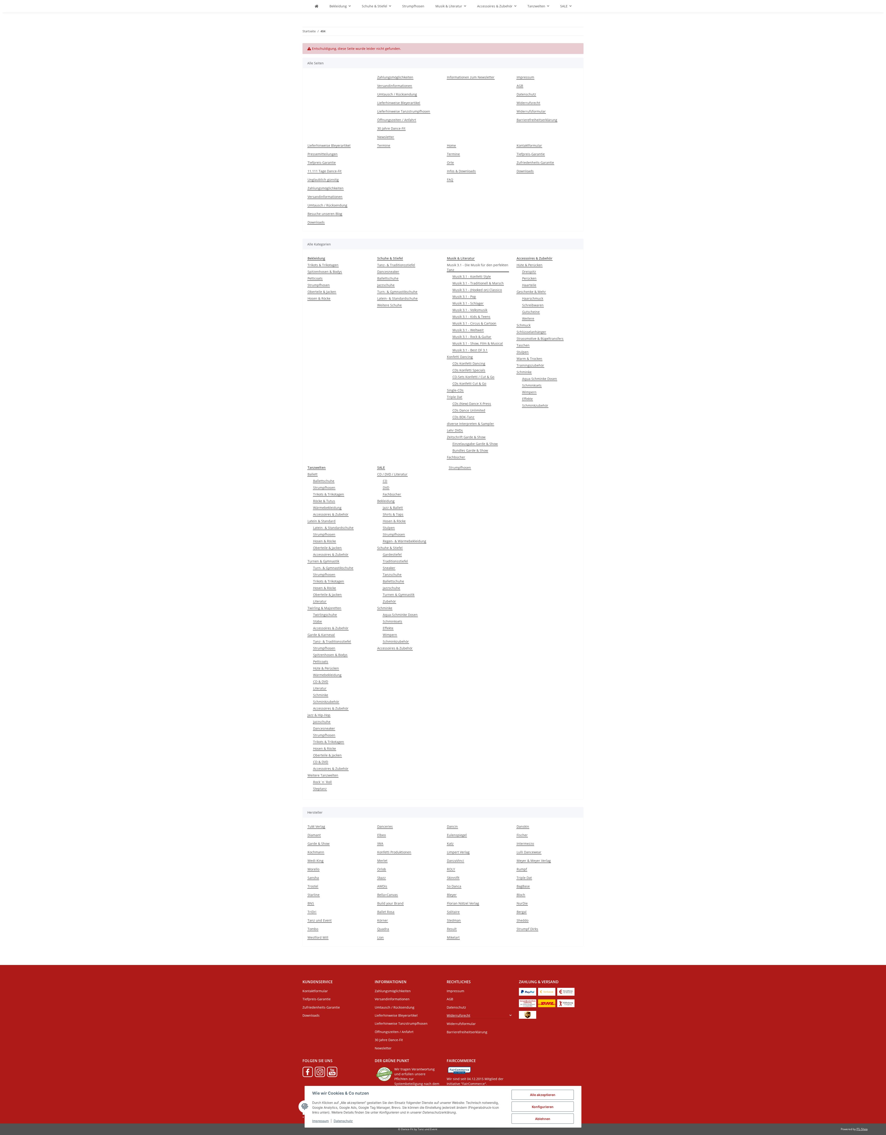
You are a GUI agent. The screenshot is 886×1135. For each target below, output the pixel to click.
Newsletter (385, 137)
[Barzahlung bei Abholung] (566, 991)
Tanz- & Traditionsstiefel (396, 265)
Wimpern (529, 392)
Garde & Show (318, 843)
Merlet (382, 860)
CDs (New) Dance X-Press (471, 403)
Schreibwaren (533, 305)
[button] (479, 1015)
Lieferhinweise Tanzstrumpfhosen (403, 111)
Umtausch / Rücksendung (397, 94)
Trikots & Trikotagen (323, 265)
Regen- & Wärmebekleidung (404, 541)
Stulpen (523, 352)
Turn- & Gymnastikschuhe (397, 292)
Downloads (316, 222)
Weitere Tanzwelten (323, 775)
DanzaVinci (455, 860)
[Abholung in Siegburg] (566, 1003)
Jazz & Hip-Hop (319, 715)
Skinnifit (453, 877)
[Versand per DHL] (546, 1003)
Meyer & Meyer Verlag (534, 860)
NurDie (522, 903)
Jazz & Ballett (393, 507)
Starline (314, 895)
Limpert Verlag (458, 852)
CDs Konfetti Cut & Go (469, 383)
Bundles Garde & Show (470, 450)
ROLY (451, 869)
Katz (450, 843)
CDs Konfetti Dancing (468, 363)
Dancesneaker (388, 271)
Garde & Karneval (321, 635)
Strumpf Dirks (527, 929)
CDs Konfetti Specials (468, 370)
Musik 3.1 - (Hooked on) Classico (477, 290)
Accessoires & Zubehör (330, 514)
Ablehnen (542, 1119)
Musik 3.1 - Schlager (468, 303)
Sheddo (522, 920)
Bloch (521, 895)
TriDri (312, 912)
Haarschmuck (532, 298)
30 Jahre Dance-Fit (391, 128)
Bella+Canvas (387, 895)
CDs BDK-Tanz (463, 417)
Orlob (381, 869)
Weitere (528, 318)
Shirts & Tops (393, 514)
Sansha (313, 877)
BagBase (523, 886)
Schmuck (523, 325)
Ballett (312, 474)
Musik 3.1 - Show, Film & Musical (477, 343)
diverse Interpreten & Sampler (470, 423)
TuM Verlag (316, 826)
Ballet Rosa (385, 912)
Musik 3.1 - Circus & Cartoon (474, 323)
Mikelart (453, 937)
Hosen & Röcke (319, 298)
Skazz (381, 877)
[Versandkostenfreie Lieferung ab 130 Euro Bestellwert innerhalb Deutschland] (527, 1003)
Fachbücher (456, 457)
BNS (311, 903)
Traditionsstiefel (395, 561)
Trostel (313, 886)
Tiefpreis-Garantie (322, 162)
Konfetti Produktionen (394, 852)
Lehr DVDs (455, 430)
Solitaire (453, 912)
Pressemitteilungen (323, 154)
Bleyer (452, 895)
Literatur (319, 601)
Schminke (524, 372)
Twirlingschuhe (325, 614)
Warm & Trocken (529, 358)
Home (451, 145)
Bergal (522, 912)
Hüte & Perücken (529, 265)
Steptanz (320, 788)
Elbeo (381, 835)
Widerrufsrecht (528, 103)
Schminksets (532, 385)
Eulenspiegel (457, 835)
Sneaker (389, 568)
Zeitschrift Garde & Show (466, 437)
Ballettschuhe (387, 278)
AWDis (382, 886)
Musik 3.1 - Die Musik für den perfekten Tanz (477, 267)
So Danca (454, 886)
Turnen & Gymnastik (323, 561)
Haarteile (529, 285)
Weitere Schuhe (389, 305)
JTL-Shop (862, 1129)
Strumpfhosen (319, 285)
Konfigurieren (543, 1107)
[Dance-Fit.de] (316, 6)
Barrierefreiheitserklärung (537, 120)
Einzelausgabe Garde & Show (475, 444)
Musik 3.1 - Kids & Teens (471, 316)
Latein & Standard (321, 521)
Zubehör (389, 601)
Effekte (527, 399)
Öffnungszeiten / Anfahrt (396, 120)
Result (452, 929)
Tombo (313, 929)
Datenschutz (343, 1121)
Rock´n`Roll (322, 782)
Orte (450, 162)
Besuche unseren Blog (325, 214)
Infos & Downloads (461, 171)
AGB (520, 86)
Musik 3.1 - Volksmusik (469, 310)
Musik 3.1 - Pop (464, 296)
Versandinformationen (394, 86)
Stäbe (317, 621)
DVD (386, 487)
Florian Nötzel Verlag (463, 903)
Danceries (385, 826)
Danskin (523, 826)
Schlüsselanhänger (531, 332)
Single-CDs (455, 390)
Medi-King (315, 860)
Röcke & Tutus (324, 501)
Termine (383, 145)
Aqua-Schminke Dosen (539, 378)
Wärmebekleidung (327, 507)
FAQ (450, 179)
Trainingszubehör (530, 365)
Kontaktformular (529, 145)
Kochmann (316, 852)
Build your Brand (390, 903)
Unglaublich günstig (323, 179)
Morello (313, 869)
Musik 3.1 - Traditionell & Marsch (478, 283)
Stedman (454, 920)
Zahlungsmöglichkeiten (395, 77)
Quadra (383, 929)
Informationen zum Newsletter (470, 77)
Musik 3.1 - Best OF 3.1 (470, 350)
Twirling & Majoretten (324, 608)
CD (385, 481)
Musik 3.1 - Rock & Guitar (471, 337)
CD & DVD (320, 681)
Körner (382, 920)
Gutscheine (531, 312)
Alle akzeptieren (542, 1095)
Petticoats (315, 278)
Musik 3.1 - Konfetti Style (471, 276)
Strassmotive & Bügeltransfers (540, 338)
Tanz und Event (320, 920)
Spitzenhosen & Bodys (325, 271)
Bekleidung (386, 501)
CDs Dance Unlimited (468, 410)
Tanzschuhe (392, 574)
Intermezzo (525, 843)
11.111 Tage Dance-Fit (324, 171)
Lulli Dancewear (529, 852)
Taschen (523, 345)
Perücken (529, 278)
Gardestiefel (392, 554)
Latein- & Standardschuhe (397, 298)
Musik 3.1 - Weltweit (468, 330)
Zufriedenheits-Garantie (535, 162)
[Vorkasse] (546, 991)
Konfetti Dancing (460, 357)
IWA (380, 843)
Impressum (320, 1121)
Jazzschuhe (386, 285)
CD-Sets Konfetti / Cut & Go (473, 377)
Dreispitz (529, 271)
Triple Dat (454, 397)
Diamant (314, 835)
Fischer (522, 835)
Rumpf (522, 869)
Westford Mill (318, 937)
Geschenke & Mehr (531, 292)
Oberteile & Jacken (322, 292)
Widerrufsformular (531, 111)
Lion (380, 937)
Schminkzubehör (535, 405)
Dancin (452, 826)
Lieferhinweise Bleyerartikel (398, 103)
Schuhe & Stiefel (390, 548)
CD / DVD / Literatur (392, 474)
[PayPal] (527, 991)
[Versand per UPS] (527, 1014)
